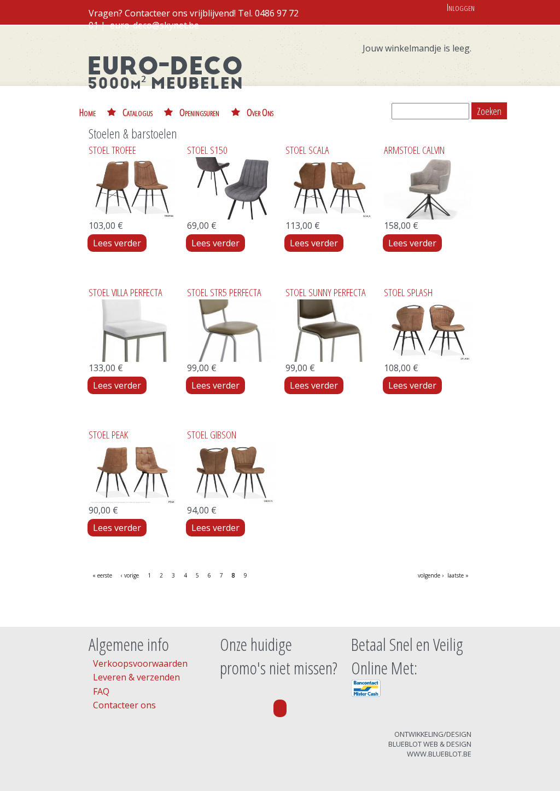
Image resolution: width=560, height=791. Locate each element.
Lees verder (120, 243)
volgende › (431, 575)
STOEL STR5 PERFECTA (224, 292)
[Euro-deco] (165, 96)
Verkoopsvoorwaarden (140, 663)
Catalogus (137, 112)
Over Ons (260, 112)
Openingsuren (199, 112)
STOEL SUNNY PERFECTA (325, 292)
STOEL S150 (207, 149)
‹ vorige (130, 575)
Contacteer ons (124, 705)
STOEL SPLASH (408, 292)
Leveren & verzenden (136, 677)
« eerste (102, 575)
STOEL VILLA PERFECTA (125, 292)
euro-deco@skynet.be (154, 25)
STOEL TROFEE (112, 149)
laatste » (458, 575)
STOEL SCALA (307, 149)
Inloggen (461, 7)
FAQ (101, 691)
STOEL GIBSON (211, 434)
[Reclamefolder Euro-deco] (280, 708)
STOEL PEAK (108, 434)
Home (87, 112)
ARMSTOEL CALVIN (414, 149)
